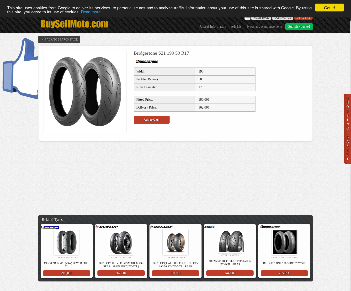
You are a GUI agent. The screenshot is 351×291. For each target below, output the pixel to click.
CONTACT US (283, 17)
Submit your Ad (299, 26)
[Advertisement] (175, 178)
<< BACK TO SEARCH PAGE (59, 39)
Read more (91, 12)
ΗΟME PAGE (261, 17)
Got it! (329, 7)
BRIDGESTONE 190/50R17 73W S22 (284, 263)
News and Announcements (264, 26)
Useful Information (213, 26)
